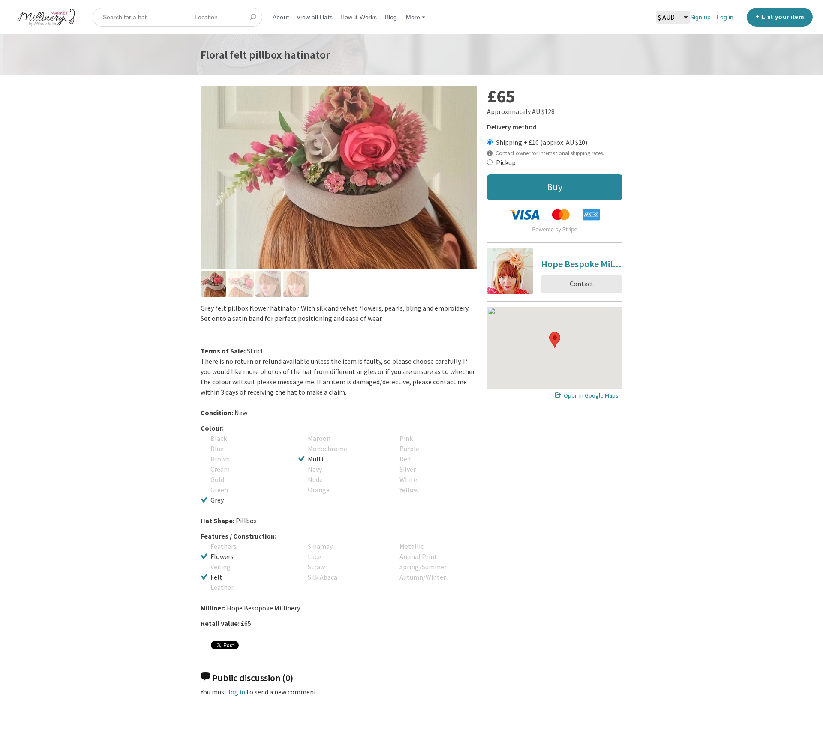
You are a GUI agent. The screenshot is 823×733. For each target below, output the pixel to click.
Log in (725, 17)
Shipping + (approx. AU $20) (541, 142)
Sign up (700, 17)
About (281, 17)
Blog (391, 17)
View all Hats (315, 17)
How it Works (358, 17)
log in (236, 692)
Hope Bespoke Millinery (581, 265)
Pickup (506, 162)
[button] (554, 340)
